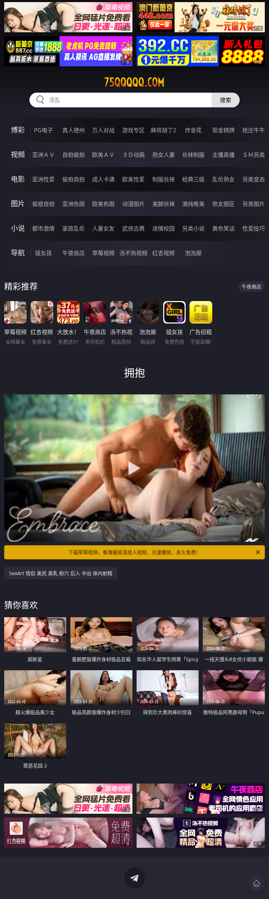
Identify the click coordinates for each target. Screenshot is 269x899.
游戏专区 (133, 130)
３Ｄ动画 (133, 155)
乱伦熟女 (223, 179)
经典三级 (193, 179)
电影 (18, 179)
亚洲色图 (73, 204)
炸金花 (193, 130)
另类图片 (253, 204)
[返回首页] (256, 883)
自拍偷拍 (73, 155)
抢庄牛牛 (253, 130)
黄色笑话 (223, 228)
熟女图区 (223, 204)
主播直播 (223, 155)
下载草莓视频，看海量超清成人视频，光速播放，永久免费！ (134, 552)
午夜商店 (73, 253)
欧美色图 (103, 204)
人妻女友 (103, 228)
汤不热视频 (133, 253)
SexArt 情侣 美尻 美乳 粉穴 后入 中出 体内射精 (60, 573)
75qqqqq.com (134, 82)
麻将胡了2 (163, 130)
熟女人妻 (163, 155)
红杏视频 (163, 253)
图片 (18, 203)
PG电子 (43, 130)
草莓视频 (103, 253)
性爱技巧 (253, 228)
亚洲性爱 (43, 179)
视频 (18, 154)
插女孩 (43, 253)
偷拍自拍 (73, 179)
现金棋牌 (223, 130)
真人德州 (73, 130)
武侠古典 (133, 228)
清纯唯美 (193, 204)
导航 (18, 253)
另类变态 (253, 179)
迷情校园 (163, 228)
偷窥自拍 (43, 204)
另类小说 (193, 228)
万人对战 (103, 130)
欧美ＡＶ (103, 155)
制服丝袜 (163, 179)
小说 (18, 228)
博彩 (18, 130)
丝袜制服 (193, 155)
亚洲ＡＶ (43, 155)
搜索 (225, 100)
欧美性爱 (133, 179)
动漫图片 (133, 204)
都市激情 (43, 228)
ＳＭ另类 (253, 155)
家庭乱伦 (73, 228)
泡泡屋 (193, 253)
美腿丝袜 (163, 204)
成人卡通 (103, 179)
